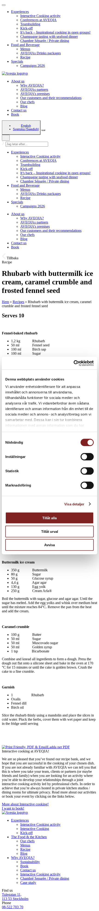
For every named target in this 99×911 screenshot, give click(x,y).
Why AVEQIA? (32, 85)
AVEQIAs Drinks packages (40, 53)
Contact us (18, 110)
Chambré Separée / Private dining (44, 878)
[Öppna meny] (4, 5)
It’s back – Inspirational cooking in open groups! (55, 32)
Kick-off (26, 28)
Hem (5, 302)
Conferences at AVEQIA (38, 20)
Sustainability (30, 862)
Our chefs (27, 102)
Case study (28, 882)
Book (15, 114)
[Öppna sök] (43, 130)
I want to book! (13, 808)
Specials (17, 61)
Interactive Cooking (34, 829)
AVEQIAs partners (34, 89)
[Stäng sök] (6, 138)
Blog (23, 106)
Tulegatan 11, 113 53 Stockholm (15, 897)
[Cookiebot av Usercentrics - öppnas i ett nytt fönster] (73, 363)
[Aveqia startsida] (15, 73)
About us (17, 81)
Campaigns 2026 (32, 66)
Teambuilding (30, 24)
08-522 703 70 (12, 907)
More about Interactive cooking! (25, 804)
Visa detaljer (74, 504)
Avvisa (49, 545)
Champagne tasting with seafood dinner (49, 36)
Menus (25, 49)
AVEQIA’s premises (35, 94)
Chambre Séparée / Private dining (44, 41)
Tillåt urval (49, 531)
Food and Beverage (25, 45)
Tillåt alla (49, 518)
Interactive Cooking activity (40, 16)
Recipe (25, 57)
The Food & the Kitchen (29, 837)
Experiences (20, 12)
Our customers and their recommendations (51, 98)
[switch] (87, 456)
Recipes (18, 302)
